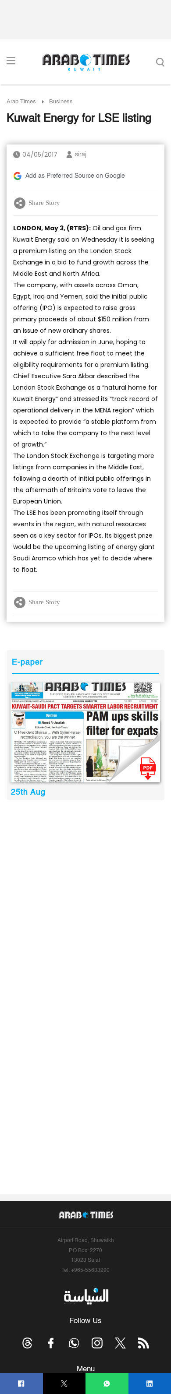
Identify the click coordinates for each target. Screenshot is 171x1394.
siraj (80, 154)
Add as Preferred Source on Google (75, 176)
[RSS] (143, 1343)
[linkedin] (149, 1383)
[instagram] (97, 1343)
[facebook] (21, 1383)
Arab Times (21, 102)
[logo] (85, 62)
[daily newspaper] (85, 732)
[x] (120, 1343)
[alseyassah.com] (85, 1295)
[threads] (27, 1343)
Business (61, 102)
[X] (64, 1383)
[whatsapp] (106, 1383)
